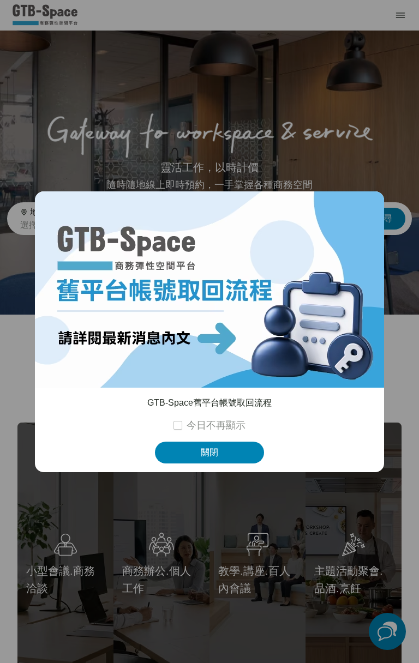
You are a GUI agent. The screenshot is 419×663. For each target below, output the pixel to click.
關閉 (209, 452)
